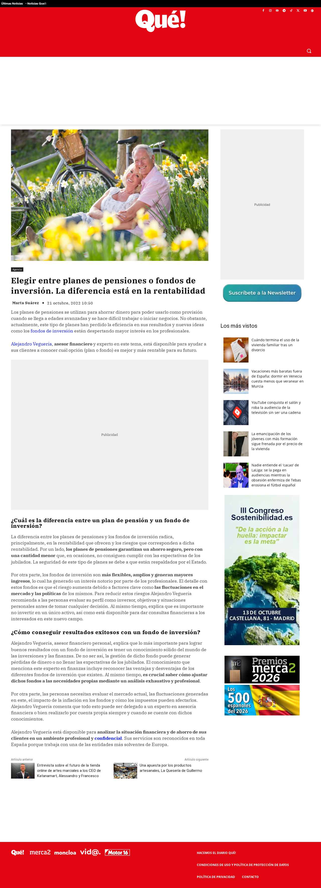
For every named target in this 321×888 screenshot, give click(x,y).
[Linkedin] (110, 798)
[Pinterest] (75, 798)
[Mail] (277, 11)
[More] (133, 798)
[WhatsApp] (87, 798)
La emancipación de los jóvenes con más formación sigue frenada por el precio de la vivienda (277, 441)
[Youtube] (305, 11)
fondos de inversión (52, 331)
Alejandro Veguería (31, 344)
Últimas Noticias (12, 3)
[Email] (121, 798)
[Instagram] (270, 11)
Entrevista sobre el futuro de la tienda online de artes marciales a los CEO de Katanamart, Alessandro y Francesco (69, 770)
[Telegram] (284, 11)
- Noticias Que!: (35, 3)
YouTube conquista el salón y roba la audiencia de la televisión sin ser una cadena (276, 407)
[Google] (312, 11)
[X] (298, 11)
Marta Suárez (25, 303)
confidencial (108, 738)
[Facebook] (263, 11)
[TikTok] (291, 11)
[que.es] (160, 21)
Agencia (17, 269)
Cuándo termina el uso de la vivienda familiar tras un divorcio (275, 344)
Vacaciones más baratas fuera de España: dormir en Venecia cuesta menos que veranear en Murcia (278, 379)
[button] (309, 51)
